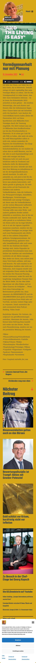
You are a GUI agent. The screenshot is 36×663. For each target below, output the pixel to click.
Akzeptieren (18, 640)
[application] (18, 82)
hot (22, 74)
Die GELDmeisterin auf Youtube (17, 592)
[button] (33, 622)
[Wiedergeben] (5, 82)
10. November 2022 (10, 74)
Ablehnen (18, 646)
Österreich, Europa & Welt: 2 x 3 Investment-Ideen (17, 610)
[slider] (29, 81)
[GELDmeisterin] (13, 12)
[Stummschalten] (25, 82)
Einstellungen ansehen (18, 651)
